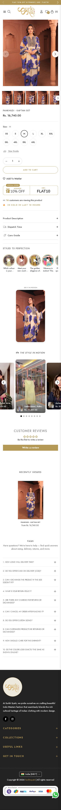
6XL (33, 142)
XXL (51, 133)
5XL (24, 142)
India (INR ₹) (31, 774)
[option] (30, 53)
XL (42, 133)
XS (6, 133)
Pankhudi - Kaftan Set (30, 522)
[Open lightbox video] (9, 260)
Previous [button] (5, 54)
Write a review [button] (30, 447)
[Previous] (3, 382)
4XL (15, 142)
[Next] (57, 382)
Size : (7, 126)
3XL (6, 142)
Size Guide (13, 151)
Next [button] (55, 54)
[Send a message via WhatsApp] (55, 795)
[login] (40, 11)
